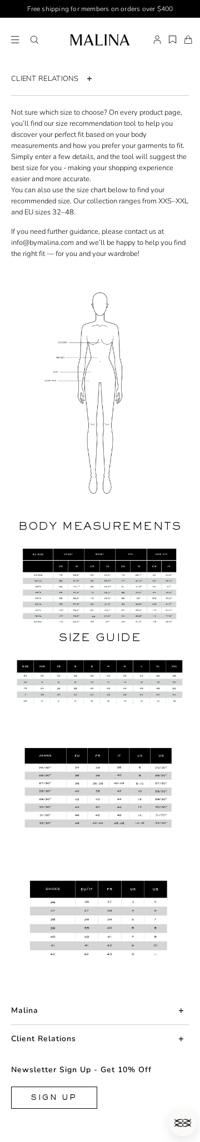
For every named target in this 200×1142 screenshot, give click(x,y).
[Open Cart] (188, 39)
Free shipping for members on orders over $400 (100, 8)
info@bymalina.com (42, 243)
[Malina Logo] (99, 40)
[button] (34, 39)
